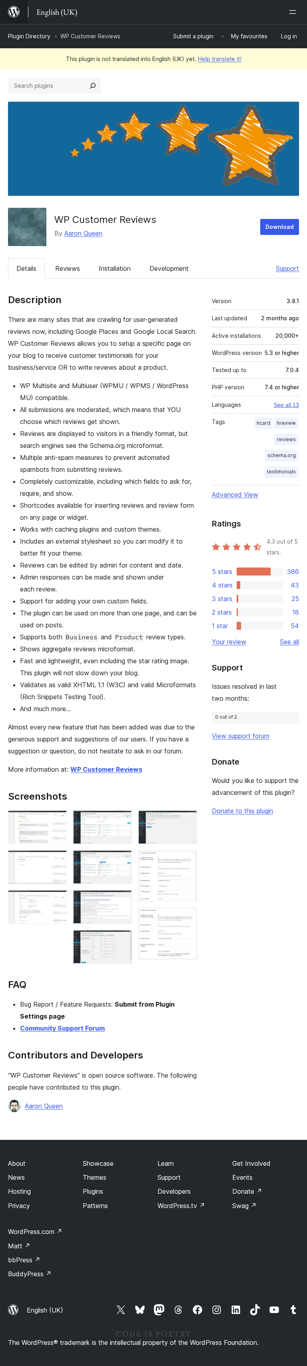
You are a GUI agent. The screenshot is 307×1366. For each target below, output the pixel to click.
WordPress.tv (181, 1206)
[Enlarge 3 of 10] (56, 901)
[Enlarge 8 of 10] (186, 821)
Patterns (95, 1206)
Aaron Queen (83, 233)
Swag (244, 1206)
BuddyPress (30, 1274)
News (16, 1177)
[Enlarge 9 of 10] (186, 861)
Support (287, 268)
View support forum (240, 736)
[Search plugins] (93, 86)
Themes (94, 1177)
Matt (19, 1246)
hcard (263, 423)
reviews (286, 439)
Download (279, 226)
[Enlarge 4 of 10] (121, 821)
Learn (165, 1163)
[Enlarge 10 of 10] (186, 918)
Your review (229, 642)
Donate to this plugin (242, 811)
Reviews (67, 268)
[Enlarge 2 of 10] (56, 861)
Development (169, 268)
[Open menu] (294, 12)
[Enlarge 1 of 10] (56, 821)
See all (289, 642)
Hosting (19, 1191)
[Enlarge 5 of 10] (121, 861)
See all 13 (286, 405)
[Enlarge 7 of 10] (121, 941)
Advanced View (235, 495)
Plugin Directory (29, 36)
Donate (247, 1191)
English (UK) (45, 1310)
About (17, 1163)
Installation (115, 268)
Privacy (19, 1206)
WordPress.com (35, 1232)
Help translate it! (219, 58)
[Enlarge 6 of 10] (121, 901)
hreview (286, 423)
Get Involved (251, 1163)
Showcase (98, 1163)
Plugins (93, 1191)
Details (26, 268)
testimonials (281, 472)
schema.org (281, 455)
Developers (174, 1191)
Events (242, 1177)
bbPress (24, 1260)
